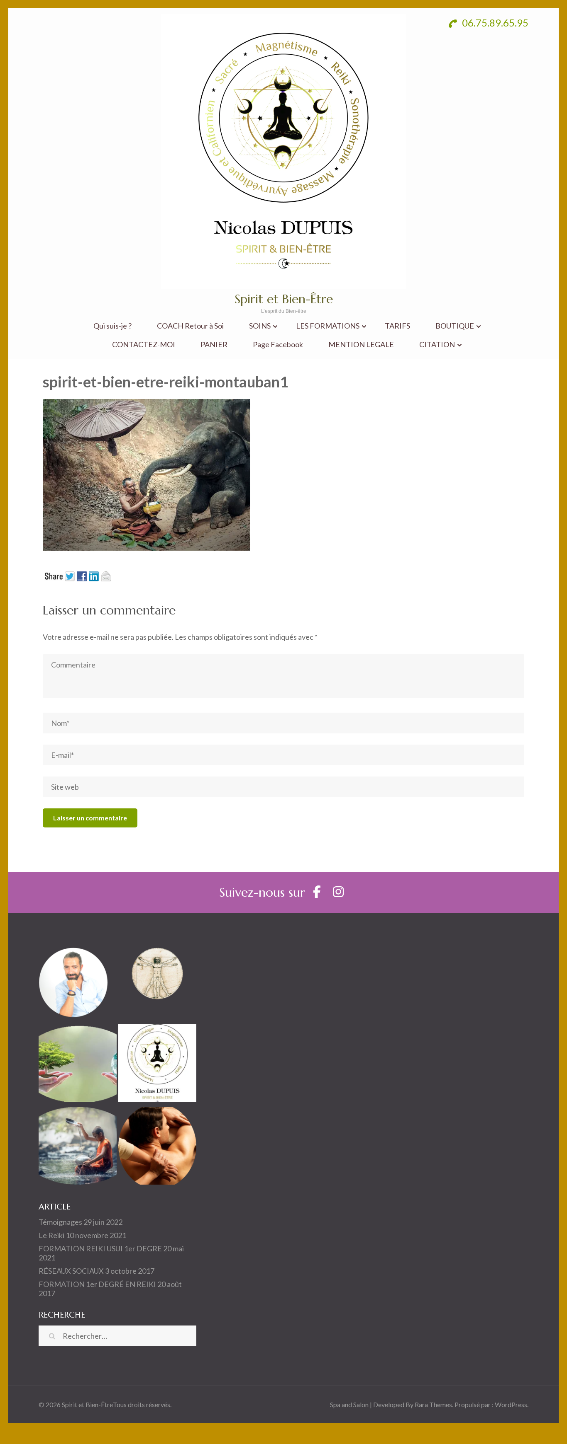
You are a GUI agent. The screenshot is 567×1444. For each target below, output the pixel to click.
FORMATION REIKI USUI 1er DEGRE (100, 1248)
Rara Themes (433, 1404)
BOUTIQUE (454, 326)
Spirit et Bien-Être (284, 299)
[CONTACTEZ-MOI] (157, 1064)
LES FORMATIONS (327, 326)
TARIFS (397, 326)
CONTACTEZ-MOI (143, 344)
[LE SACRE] (157, 981)
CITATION (437, 344)
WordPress (511, 1404)
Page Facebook (278, 344)
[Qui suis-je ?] (78, 981)
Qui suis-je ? (112, 326)
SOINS (260, 326)
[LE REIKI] (78, 1147)
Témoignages (60, 1221)
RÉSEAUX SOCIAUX (71, 1270)
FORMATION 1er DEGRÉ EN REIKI (97, 1284)
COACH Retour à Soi (190, 326)
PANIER (213, 344)
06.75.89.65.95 (494, 23)
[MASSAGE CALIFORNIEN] (157, 1147)
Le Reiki (51, 1235)
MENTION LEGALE (361, 344)
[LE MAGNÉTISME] (78, 1064)
